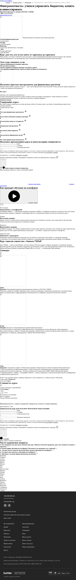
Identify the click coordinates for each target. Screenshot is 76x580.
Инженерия (7, 537)
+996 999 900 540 (9, 496)
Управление (28, 2)
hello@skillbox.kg (9, 501)
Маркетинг (7, 530)
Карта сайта (7, 518)
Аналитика (25, 527)
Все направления (9, 523)
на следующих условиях (51, 152)
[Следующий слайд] (2, 204)
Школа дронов (26, 537)
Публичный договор (10, 511)
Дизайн (6, 527)
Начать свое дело (27, 543)
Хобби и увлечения (9, 540)
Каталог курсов (17, 2)
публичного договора (21, 155)
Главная (8, 2)
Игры (23, 533)
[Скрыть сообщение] (1, 168)
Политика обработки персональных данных (17, 515)
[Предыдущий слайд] (0, 204)
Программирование (28, 523)
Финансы (6, 533)
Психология (7, 547)
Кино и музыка (26, 540)
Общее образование (28, 547)
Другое (6, 550)
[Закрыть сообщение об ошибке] (57, 157)
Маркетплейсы (8, 543)
